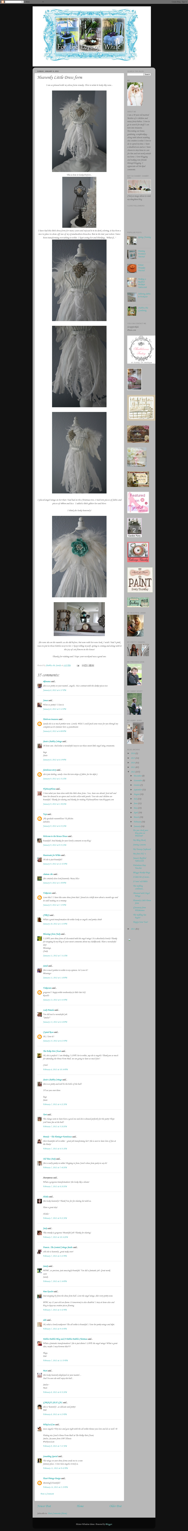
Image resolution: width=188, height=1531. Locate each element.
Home (80, 1506)
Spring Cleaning (144, 237)
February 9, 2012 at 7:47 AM (55, 1446)
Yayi (45, 814)
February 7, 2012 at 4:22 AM (55, 1104)
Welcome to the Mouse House (55, 836)
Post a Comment (47, 1494)
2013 (133, 767)
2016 (133, 753)
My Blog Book (139, 840)
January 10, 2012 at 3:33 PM (55, 924)
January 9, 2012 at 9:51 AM (54, 845)
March (137, 817)
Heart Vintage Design (52, 1478)
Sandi (45, 966)
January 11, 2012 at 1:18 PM (55, 978)
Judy (45, 1228)
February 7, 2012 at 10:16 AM (55, 1237)
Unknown (47, 893)
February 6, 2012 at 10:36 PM (55, 1069)
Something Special (50, 1456)
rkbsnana (46, 681)
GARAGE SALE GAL (52, 1402)
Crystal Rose (48, 1032)
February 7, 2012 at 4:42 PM (55, 1310)
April (136, 812)
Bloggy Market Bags (141, 872)
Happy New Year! (140, 922)
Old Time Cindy (49, 1159)
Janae (45, 700)
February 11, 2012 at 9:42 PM (55, 1468)
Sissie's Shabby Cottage (52, 741)
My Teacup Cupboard (142, 849)
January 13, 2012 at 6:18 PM (55, 1022)
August (137, 794)
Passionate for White (51, 855)
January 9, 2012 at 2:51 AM (54, 779)
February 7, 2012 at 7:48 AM (55, 1167)
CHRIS (46, 915)
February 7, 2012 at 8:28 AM (55, 1186)
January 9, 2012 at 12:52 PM (55, 864)
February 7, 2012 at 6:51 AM (55, 1149)
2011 (133, 929)
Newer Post (44, 1506)
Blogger (108, 1524)
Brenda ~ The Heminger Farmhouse (57, 1137)
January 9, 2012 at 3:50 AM (54, 804)
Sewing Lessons (139, 845)
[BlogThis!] (85, 665)
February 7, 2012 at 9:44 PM (55, 1329)
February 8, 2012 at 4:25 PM (55, 1414)
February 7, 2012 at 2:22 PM (55, 1256)
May (136, 808)
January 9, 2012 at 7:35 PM (54, 905)
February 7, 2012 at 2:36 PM (55, 1281)
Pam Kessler (48, 1291)
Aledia (45, 1197)
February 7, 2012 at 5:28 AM (55, 1126)
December (138, 776)
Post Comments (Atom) (57, 1513)
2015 (133, 758)
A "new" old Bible (140, 881)
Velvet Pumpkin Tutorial (141, 268)
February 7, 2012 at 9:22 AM (55, 1218)
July (136, 799)
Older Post (115, 1506)
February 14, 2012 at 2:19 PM (55, 1487)
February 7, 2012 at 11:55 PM (55, 1360)
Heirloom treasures (50, 719)
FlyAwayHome (49, 789)
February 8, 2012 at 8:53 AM (55, 1392)
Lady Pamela (48, 1010)
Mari (45, 1371)
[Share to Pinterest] (93, 665)
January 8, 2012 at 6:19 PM (54, 760)
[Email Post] (78, 665)
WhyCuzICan (49, 1424)
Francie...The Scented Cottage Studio (58, 1247)
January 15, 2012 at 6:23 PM (55, 1041)
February (137, 822)
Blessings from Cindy (51, 934)
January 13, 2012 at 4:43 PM (55, 1000)
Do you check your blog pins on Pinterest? (140, 833)
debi (44, 1320)
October (137, 785)
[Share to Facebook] (90, 665)
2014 (133, 763)
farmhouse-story (49, 770)
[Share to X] (88, 665)
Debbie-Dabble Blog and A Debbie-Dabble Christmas (65, 1339)
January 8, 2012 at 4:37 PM (54, 690)
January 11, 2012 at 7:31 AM (55, 956)
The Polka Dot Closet (52, 1051)
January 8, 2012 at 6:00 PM (54, 731)
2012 (133, 772)
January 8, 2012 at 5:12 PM (54, 709)
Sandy (45, 1266)
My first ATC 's (139, 854)
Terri (45, 1114)
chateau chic (48, 874)
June (136, 803)
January (137, 826)
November (138, 780)
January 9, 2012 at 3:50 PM (54, 883)
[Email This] (83, 665)
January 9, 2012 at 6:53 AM (54, 826)
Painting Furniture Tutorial (142, 254)
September (138, 790)
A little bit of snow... (141, 877)
